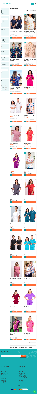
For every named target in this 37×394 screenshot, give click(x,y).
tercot (3, 40)
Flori (2, 71)
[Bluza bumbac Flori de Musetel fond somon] (30, 50)
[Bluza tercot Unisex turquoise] (30, 242)
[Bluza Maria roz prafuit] (16, 134)
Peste (3, 82)
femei (3, 47)
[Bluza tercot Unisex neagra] (16, 242)
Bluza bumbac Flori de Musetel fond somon (30, 60)
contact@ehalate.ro (23, 381)
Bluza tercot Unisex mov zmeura (14, 334)
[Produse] (1, 4)
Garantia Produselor (22, 366)
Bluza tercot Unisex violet (15, 170)
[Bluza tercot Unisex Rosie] (30, 187)
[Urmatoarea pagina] (35, 342)
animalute (3, 33)
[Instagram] (19, 385)
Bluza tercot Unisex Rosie (29, 196)
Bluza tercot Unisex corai (29, 143)
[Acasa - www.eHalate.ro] (7, 3)
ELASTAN (3, 41)
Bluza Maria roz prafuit (14, 143)
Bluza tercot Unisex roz (28, 333)
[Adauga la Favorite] (21, 14)
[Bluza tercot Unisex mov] (30, 297)
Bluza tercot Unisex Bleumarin (16, 31)
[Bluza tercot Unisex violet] (16, 160)
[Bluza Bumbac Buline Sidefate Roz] (30, 106)
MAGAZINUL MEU (3, 361)
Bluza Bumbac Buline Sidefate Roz (30, 116)
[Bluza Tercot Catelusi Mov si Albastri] (30, 269)
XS (2, 20)
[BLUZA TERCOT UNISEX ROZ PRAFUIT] (16, 269)
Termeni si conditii (3, 365)
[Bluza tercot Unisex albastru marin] (30, 214)
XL (2, 24)
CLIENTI (20, 361)
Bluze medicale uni (3, 10)
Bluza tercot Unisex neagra (15, 251)
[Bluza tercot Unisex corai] (30, 134)
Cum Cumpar (21, 363)
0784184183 (22, 379)
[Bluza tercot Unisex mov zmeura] (16, 324)
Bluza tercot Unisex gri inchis (15, 196)
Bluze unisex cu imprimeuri (3, 13)
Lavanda (3, 73)
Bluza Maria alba (13, 223)
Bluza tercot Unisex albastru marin (29, 224)
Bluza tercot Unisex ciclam (29, 87)
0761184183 (22, 380)
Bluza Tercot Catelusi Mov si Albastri (29, 279)
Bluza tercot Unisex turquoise (29, 251)
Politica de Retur (21, 365)
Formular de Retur (22, 367)
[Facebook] (17, 385)
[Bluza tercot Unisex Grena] (16, 297)
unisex (3, 46)
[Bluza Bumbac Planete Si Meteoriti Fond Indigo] (16, 78)
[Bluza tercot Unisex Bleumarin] (16, 22)
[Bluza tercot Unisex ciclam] (30, 78)
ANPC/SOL (20, 369)
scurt (3, 59)
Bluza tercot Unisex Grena (15, 306)
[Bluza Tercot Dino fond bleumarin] (16, 50)
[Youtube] (18, 385)
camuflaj (3, 34)
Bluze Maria (2, 11)
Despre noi (2, 363)
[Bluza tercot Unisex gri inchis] (16, 187)
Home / (2, 6)
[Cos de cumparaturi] (35, 3)
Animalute (3, 72)
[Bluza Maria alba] (16, 214)
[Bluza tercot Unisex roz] (30, 324)
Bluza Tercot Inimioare (28, 170)
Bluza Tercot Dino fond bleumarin (14, 60)
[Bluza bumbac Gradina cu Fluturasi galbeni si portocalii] (30, 22)
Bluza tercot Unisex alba (14, 115)
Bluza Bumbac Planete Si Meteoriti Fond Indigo (15, 88)
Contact (2, 369)
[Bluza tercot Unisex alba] (16, 106)
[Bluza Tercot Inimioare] (30, 160)
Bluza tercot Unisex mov (28, 306)
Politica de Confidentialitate (23, 357)
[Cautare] (32, 4)
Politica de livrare (3, 367)
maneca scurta (4, 64)
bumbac (3, 39)
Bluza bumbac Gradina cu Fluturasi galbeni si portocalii (29, 32)
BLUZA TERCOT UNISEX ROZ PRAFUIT (15, 279)
